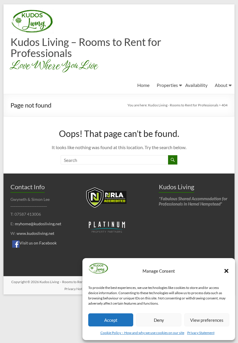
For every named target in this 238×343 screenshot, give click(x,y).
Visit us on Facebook (38, 242)
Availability (196, 85)
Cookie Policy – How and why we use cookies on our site (142, 333)
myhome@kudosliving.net (38, 223)
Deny (159, 320)
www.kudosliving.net (35, 233)
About (221, 85)
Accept (111, 320)
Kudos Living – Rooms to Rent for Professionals (85, 47)
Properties (167, 85)
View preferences (206, 320)
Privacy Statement (200, 333)
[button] (226, 271)
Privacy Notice (75, 289)
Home (143, 85)
